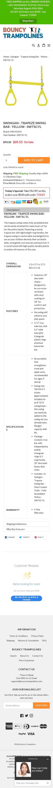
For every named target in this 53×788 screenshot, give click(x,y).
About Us (24, 655)
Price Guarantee (26, 660)
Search (13, 655)
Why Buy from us (15, 529)
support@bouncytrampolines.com (26, 681)
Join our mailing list (26, 689)
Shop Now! (28, 20)
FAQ (44, 640)
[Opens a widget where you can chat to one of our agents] (33, 771)
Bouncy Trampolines (28, 744)
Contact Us (37, 655)
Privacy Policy (37, 636)
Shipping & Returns (16, 524)
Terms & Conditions (18, 636)
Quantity (7, 155)
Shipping (11, 640)
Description (13, 209)
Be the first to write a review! (26, 598)
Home (6, 56)
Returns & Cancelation (28, 640)
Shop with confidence (26, 183)
